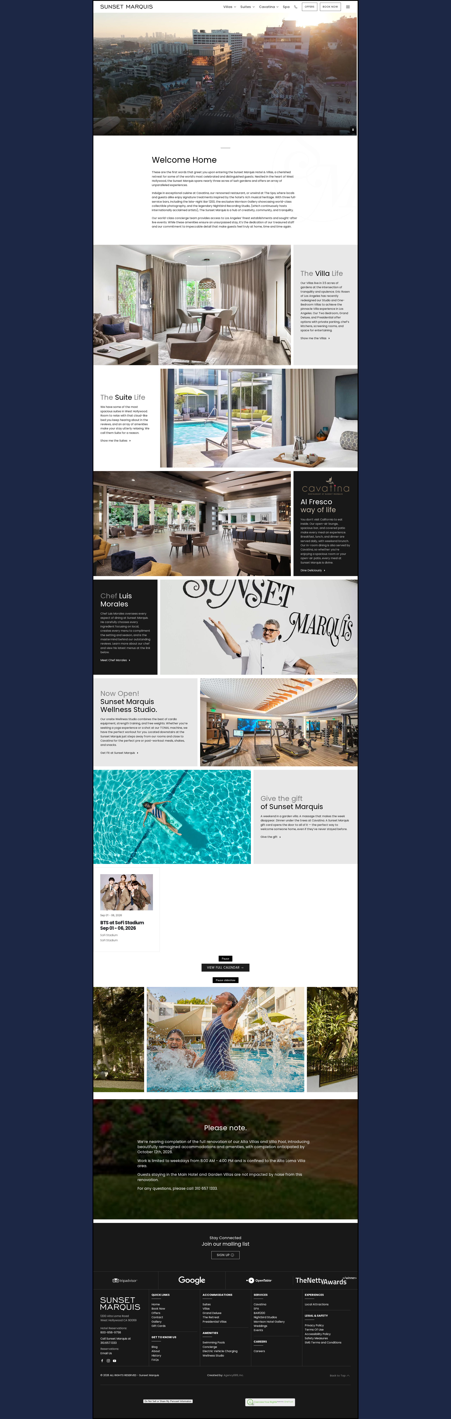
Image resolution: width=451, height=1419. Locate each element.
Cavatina (260, 1304)
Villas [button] (228, 7)
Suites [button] (245, 7)
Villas (206, 1309)
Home (156, 1304)
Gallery (157, 1322)
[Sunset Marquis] (126, 7)
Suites (207, 1304)
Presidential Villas (215, 1322)
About (156, 1351)
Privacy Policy (314, 1325)
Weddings (260, 1326)
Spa (286, 7)
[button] (348, 7)
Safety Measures (316, 1338)
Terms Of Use (314, 1330)
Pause (225, 958)
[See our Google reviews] (192, 1280)
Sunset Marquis (149, 1375)
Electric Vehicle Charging (220, 1351)
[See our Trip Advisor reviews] (124, 1280)
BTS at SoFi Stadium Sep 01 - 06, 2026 (122, 925)
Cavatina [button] (267, 7)
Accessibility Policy (318, 1334)
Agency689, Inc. (234, 1375)
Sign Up (223, 1255)
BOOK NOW (330, 6)
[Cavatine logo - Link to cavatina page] (326, 485)
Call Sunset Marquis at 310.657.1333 (115, 1341)
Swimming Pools (214, 1342)
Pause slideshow (225, 980)
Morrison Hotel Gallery (269, 1322)
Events (258, 1330)
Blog (154, 1347)
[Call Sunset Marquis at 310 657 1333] (296, 7)
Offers (156, 1313)
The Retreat (211, 1317)
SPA (256, 1309)
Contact (157, 1317)
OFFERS (309, 6)
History (156, 1356)
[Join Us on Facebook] (102, 1362)
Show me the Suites (113, 441)
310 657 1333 (206, 1188)
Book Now (158, 1309)
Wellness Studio (213, 1356)
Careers (259, 1351)
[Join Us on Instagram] (108, 1362)
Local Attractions (317, 1304)
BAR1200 (259, 1313)
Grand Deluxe (212, 1313)
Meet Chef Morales (113, 660)
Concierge (210, 1347)
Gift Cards (159, 1326)
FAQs (155, 1360)
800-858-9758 (110, 1332)
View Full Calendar (223, 967)
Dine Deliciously (311, 570)
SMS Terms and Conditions (323, 1342)
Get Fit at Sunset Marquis (117, 753)
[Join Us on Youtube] (114, 1362)
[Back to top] (348, 1375)
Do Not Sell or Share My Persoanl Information (168, 1401)
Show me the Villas (313, 338)
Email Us (106, 1353)
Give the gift (269, 837)
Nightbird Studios (265, 1317)
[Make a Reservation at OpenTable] (259, 1280)
